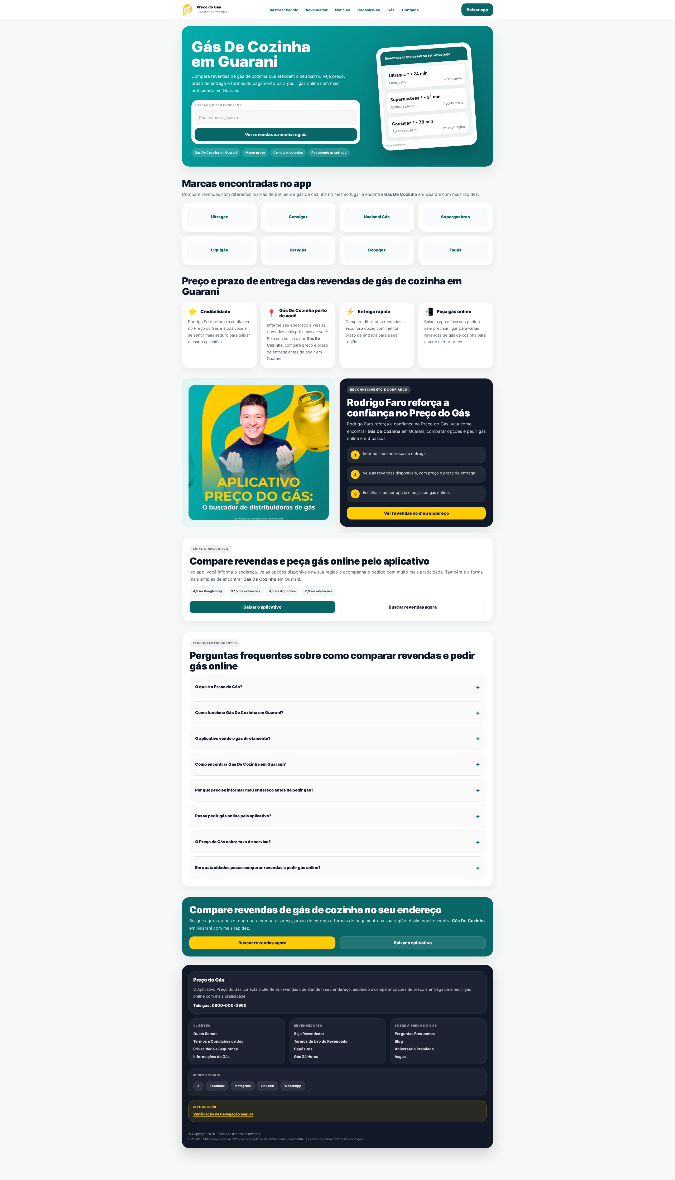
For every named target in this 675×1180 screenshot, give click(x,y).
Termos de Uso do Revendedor (321, 1041)
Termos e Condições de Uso (218, 1041)
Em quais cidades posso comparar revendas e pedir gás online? (258, 867)
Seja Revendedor (309, 1033)
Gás (390, 10)
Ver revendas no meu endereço (416, 513)
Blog (399, 1041)
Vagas (400, 1056)
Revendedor (317, 10)
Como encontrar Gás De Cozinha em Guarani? (240, 764)
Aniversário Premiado (414, 1049)
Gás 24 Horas (306, 1056)
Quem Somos (205, 1033)
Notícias (342, 10)
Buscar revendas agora (413, 607)
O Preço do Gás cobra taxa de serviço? (233, 841)
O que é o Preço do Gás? (218, 686)
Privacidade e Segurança (215, 1049)
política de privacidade (269, 1139)
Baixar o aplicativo (262, 607)
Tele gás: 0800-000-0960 (220, 1005)
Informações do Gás (211, 1056)
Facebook (217, 1085)
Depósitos (303, 1049)
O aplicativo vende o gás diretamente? (233, 738)
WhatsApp (292, 1085)
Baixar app (477, 9)
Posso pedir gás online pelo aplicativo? (233, 815)
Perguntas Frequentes (415, 1033)
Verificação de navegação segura (223, 1114)
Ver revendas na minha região (276, 134)
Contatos (410, 10)
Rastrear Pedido (284, 10)
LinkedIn (267, 1085)
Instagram (243, 1085)
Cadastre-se (368, 10)
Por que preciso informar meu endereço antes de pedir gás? (254, 790)
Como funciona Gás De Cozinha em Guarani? (239, 712)
